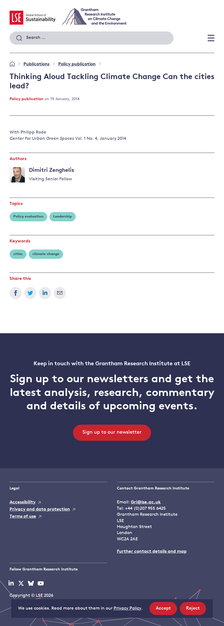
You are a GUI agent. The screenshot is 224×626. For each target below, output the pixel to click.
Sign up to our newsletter (112, 432)
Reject (196, 610)
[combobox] (91, 38)
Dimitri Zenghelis (51, 170)
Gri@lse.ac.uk (146, 502)
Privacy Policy (127, 608)
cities (18, 254)
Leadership (62, 216)
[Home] (12, 64)
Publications (36, 64)
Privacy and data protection (40, 509)
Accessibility (23, 502)
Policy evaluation (28, 216)
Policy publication (77, 64)
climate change (46, 254)
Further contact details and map (152, 551)
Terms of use (23, 516)
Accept (166, 610)
